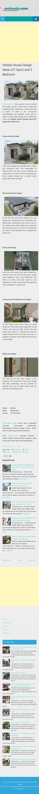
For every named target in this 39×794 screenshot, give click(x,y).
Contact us (6, 633)
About (5, 629)
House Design (17, 446)
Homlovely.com (8, 423)
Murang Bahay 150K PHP (18, 673)
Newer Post (7, 560)
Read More (23, 479)
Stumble (18, 452)
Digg (26, 452)
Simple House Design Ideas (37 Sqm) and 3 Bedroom (17, 69)
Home (20, 560)
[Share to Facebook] (10, 456)
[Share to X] (8, 456)
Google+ (8, 452)
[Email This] (4, 456)
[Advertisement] (19, 43)
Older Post (32, 560)
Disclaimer (6, 626)
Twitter (26, 450)
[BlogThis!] (6, 456)
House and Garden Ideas (31, 786)
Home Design (8, 446)
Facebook (16, 450)
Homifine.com (7, 104)
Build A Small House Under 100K (20, 722)
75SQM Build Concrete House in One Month (23, 759)
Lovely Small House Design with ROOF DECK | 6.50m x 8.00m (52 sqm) (23, 467)
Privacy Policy (7, 622)
